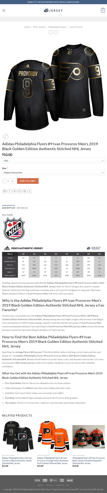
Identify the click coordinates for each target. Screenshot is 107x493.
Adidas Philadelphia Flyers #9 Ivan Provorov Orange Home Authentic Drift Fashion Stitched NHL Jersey (52, 460)
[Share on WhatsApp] (4, 191)
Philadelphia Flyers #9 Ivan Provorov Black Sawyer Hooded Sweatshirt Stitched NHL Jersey (88, 460)
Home (27, 26)
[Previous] (2, 447)
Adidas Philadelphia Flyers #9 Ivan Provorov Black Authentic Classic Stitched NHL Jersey (17, 460)
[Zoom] (5, 136)
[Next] (105, 447)
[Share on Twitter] (14, 191)
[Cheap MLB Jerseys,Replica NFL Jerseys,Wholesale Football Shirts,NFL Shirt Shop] (53, 10)
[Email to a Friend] (19, 191)
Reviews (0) (22, 208)
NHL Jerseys (39, 26)
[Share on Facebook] (9, 191)
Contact (50, 485)
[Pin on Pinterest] (24, 191)
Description (8, 208)
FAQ (67, 485)
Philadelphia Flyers (57, 26)
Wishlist (60, 485)
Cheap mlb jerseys (42, 489)
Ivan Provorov (76, 26)
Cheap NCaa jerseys (60, 489)
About (41, 485)
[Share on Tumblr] (29, 191)
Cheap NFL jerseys (78, 489)
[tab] (8, 208)
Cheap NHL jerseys (95, 489)
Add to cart (28, 181)
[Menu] (3, 10)
